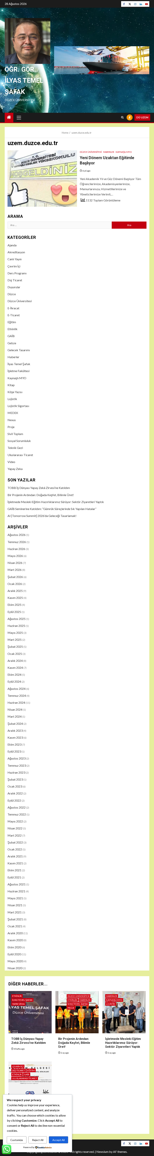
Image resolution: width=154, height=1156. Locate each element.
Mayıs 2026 (15, 556)
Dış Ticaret (15, 280)
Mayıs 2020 (15, 961)
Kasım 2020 (15, 940)
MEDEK (13, 413)
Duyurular (14, 287)
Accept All (58, 1140)
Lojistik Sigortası (18, 406)
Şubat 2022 (15, 842)
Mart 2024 (15, 716)
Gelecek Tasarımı (19, 350)
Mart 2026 (15, 569)
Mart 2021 (15, 912)
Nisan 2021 (15, 905)
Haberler (108, 152)
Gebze (12, 343)
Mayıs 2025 (15, 632)
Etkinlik (12, 329)
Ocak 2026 (15, 584)
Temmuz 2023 (17, 765)
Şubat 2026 (15, 577)
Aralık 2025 (15, 590)
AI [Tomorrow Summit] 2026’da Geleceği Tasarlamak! (42, 515)
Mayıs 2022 (15, 821)
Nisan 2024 (15, 709)
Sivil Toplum (15, 434)
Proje (11, 427)
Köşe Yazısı (15, 392)
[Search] (122, 117)
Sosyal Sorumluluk (19, 441)
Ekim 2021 (14, 870)
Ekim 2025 (14, 604)
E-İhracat (13, 308)
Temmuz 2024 (17, 695)
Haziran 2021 (16, 891)
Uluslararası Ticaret (20, 455)
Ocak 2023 (15, 786)
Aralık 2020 (15, 933)
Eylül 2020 (14, 954)
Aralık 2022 (15, 793)
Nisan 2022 (15, 828)
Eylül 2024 (14, 681)
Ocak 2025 (15, 653)
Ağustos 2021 (17, 884)
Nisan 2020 (15, 968)
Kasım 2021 (15, 863)
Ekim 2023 (14, 744)
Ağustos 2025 (17, 618)
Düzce (12, 294)
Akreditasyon (16, 252)
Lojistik (12, 399)
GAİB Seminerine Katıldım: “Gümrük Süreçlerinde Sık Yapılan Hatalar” (52, 509)
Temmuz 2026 (17, 542)
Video (11, 462)
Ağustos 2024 (17, 688)
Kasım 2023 (15, 737)
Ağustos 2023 (17, 758)
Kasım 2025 (15, 597)
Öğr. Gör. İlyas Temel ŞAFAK (24, 81)
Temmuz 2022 (17, 814)
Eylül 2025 (14, 612)
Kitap (11, 385)
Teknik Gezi (15, 447)
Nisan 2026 (15, 562)
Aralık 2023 (15, 730)
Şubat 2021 (15, 919)
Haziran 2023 (16, 772)
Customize (16, 1140)
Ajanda (12, 245)
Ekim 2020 (14, 947)
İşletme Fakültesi (18, 371)
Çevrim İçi (14, 266)
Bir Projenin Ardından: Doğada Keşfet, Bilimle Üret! (41, 495)
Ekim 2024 (14, 674)
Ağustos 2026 (17, 534)
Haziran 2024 (16, 702)
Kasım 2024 (15, 667)
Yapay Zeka (15, 469)
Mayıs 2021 (15, 898)
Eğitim (12, 322)
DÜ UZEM (142, 117)
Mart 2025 (15, 639)
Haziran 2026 (16, 549)
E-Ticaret (14, 315)
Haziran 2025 (16, 625)
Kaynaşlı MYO (124, 152)
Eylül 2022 (14, 800)
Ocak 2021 (15, 926)
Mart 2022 (15, 835)
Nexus (12, 420)
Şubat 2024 (15, 723)
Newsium (102, 1151)
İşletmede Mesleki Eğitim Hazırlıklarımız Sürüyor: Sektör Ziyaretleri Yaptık (56, 502)
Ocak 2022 (15, 849)
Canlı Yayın (15, 259)
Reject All (37, 1140)
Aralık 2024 (15, 660)
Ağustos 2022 (17, 807)
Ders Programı (17, 273)
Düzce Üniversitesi (91, 152)
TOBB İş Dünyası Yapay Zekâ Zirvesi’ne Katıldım (39, 487)
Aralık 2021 (15, 856)
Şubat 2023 (15, 779)
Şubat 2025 (15, 646)
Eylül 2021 (14, 877)
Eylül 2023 (14, 751)
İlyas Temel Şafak (19, 364)
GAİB (11, 336)
